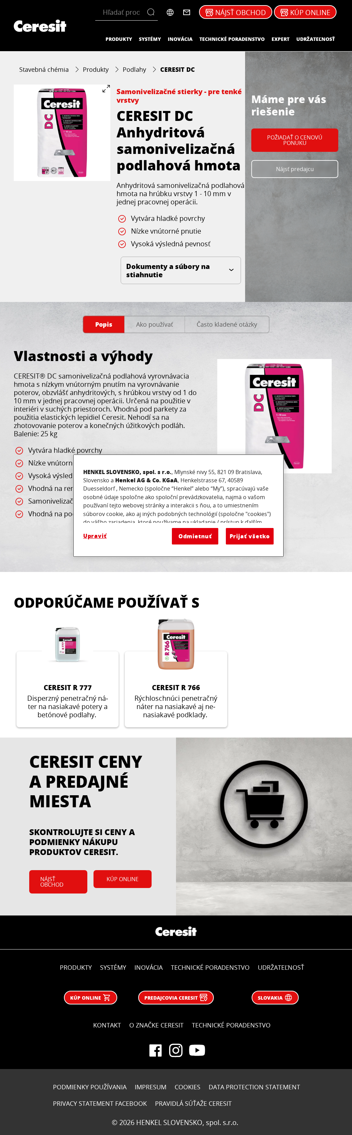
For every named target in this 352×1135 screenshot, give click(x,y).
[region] (178, 506)
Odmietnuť (195, 536)
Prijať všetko (250, 536)
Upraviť (95, 536)
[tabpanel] (176, 449)
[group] (62, 133)
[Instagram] (176, 1050)
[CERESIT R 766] (176, 673)
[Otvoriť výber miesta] (170, 12)
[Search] (152, 12)
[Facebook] (155, 1050)
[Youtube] (196, 1050)
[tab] (103, 324)
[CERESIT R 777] (67, 673)
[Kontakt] (187, 12)
